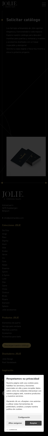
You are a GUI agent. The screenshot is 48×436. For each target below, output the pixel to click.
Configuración (24, 417)
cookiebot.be (13, 429)
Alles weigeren (15, 423)
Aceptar (33, 423)
